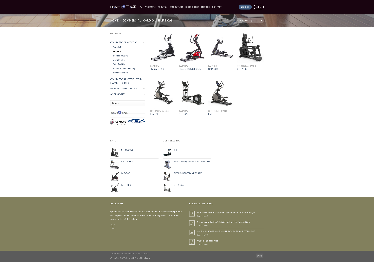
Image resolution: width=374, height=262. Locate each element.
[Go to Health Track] (119, 113)
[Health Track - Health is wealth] (123, 7)
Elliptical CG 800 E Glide (190, 69)
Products (150, 7)
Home (114, 20)
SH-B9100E (242, 69)
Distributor (192, 7)
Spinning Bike (119, 64)
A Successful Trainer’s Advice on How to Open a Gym (223, 221)
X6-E (210, 114)
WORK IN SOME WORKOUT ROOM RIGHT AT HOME (226, 231)
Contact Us (142, 254)
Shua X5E (154, 114)
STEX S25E (184, 114)
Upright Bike (119, 60)
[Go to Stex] (136, 120)
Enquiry (205, 7)
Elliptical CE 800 (157, 69)
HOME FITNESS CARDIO (123, 88)
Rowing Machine (120, 72)
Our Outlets (176, 7)
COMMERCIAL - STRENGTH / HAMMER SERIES (126, 81)
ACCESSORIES (117, 94)
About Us (163, 7)
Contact (217, 7)
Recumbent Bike (120, 55)
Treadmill (117, 47)
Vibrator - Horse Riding (124, 68)
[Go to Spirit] (119, 121)
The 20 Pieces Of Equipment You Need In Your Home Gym (226, 212)
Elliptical (117, 51)
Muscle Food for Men (207, 240)
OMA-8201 (213, 69)
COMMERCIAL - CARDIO (138, 20)
